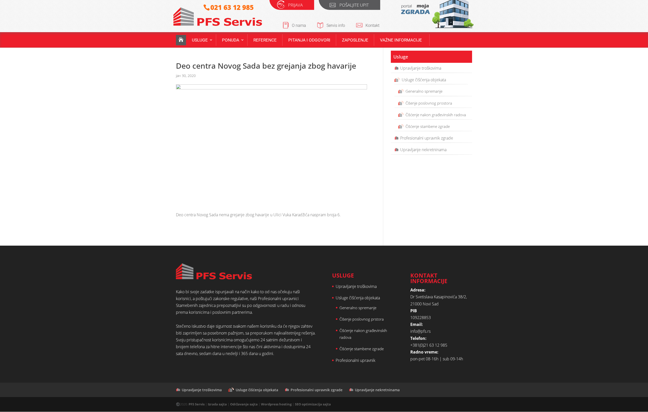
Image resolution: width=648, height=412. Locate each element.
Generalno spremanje (424, 91)
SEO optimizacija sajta (313, 404)
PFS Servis (197, 404)
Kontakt (372, 25)
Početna (181, 40)
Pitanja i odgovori (309, 40)
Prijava (295, 6)
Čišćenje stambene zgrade (428, 126)
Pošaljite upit (354, 6)
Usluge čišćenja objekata (424, 80)
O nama (299, 25)
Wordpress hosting (276, 404)
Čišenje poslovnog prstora (361, 319)
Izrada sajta (217, 404)
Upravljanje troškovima (420, 68)
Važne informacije (401, 40)
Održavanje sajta (244, 404)
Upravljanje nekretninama (423, 149)
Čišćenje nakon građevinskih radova (436, 114)
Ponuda (230, 40)
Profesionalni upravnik (355, 360)
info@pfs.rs (420, 331)
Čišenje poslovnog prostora (429, 103)
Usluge (200, 40)
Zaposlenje (355, 40)
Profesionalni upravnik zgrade (426, 138)
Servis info (336, 25)
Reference (265, 40)
